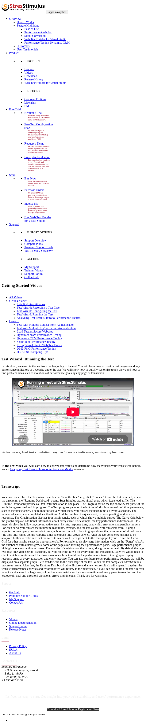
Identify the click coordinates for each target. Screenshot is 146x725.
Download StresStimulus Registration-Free (73, 709)
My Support (31, 267)
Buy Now (30, 178)
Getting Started (18, 300)
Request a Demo (34, 143)
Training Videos (34, 270)
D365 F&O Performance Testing (36, 348)
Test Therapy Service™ (38, 250)
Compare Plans (33, 243)
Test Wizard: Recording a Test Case (38, 307)
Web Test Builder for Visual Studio (45, 39)
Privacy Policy (18, 646)
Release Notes (17, 629)
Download (30, 76)
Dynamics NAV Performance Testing (39, 335)
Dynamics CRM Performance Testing (39, 338)
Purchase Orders (34, 190)
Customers (23, 46)
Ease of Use (31, 29)
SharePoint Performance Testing (36, 341)
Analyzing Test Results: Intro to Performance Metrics (48, 317)
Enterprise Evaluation (37, 157)
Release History (33, 79)
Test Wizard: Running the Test (35, 314)
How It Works (25, 22)
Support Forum (33, 273)
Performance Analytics (38, 32)
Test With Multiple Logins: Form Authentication (45, 324)
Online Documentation (22, 622)
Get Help (14, 592)
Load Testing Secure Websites (35, 331)
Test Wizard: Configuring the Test (37, 311)
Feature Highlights (28, 25)
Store (12, 175)
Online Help (31, 277)
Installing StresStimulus (31, 304)
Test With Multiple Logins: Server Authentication (46, 328)
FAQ (27, 106)
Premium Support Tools (38, 247)
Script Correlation (35, 35)
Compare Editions (35, 99)
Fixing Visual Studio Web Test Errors (39, 345)
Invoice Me (31, 203)
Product (13, 52)
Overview (15, 18)
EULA (13, 649)
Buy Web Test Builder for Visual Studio (37, 219)
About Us (15, 653)
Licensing (30, 102)
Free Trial (15, 109)
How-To (14, 321)
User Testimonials (27, 49)
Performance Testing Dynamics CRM (47, 42)
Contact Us (16, 602)
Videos (28, 72)
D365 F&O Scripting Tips (32, 352)
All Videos (15, 297)
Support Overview (35, 240)
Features (29, 69)
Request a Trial (33, 112)
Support (14, 224)
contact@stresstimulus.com (18, 683)
